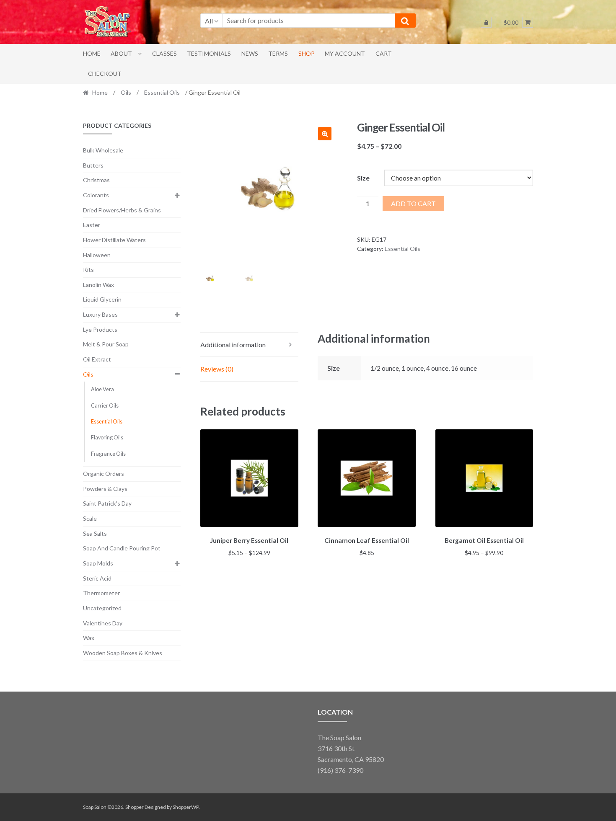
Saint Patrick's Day (107, 503)
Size (363, 178)
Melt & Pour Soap (106, 344)
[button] (324, 133)
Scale (90, 518)
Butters (93, 165)
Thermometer (101, 592)
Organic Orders (103, 473)
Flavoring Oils (107, 437)
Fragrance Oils (108, 454)
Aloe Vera (102, 389)
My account (345, 53)
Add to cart (413, 203)
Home (92, 53)
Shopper (134, 807)
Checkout (105, 73)
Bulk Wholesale (103, 150)
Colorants (96, 195)
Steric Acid (97, 578)
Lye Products (100, 329)
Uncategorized (102, 608)
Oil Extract (97, 359)
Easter (91, 224)
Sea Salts (95, 533)
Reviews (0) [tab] (216, 369)
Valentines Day (102, 623)
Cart (383, 53)
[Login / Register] (486, 22)
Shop (306, 53)
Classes (164, 53)
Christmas (96, 179)
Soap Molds (98, 563)
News (249, 53)
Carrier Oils (105, 406)
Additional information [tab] (233, 345)
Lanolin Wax (98, 284)
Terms (278, 53)
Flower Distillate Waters (114, 239)
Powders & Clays (105, 488)
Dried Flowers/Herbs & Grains (122, 210)
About (121, 53)
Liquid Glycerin (102, 299)
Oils (126, 92)
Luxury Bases (100, 314)
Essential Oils (162, 92)
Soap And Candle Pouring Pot (121, 548)
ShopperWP (186, 807)
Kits (88, 269)
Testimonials (209, 53)
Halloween (97, 254)
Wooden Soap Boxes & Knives (122, 652)
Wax (88, 637)
